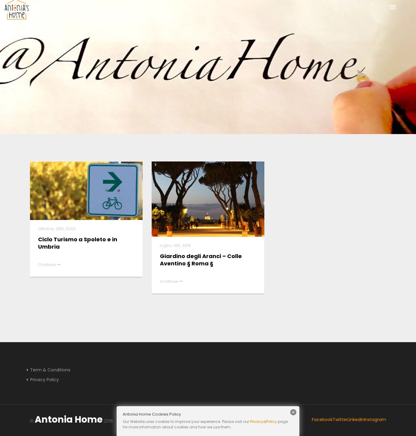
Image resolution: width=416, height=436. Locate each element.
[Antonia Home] (17, 10)
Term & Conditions (50, 370)
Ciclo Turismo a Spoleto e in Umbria (77, 243)
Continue (47, 265)
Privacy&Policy (263, 421)
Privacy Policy (44, 380)
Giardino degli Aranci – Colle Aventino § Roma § (201, 259)
